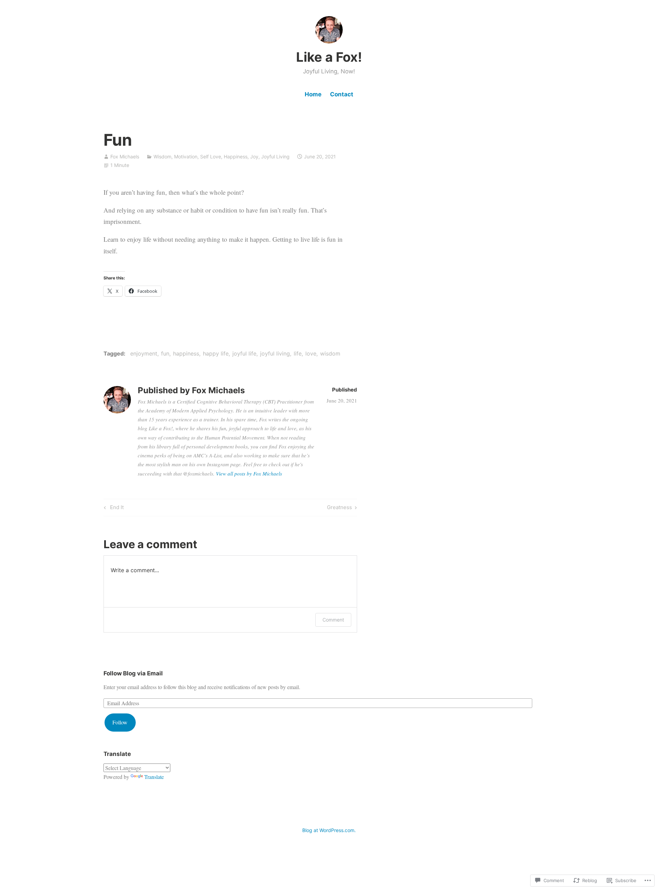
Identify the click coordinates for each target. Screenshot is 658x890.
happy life (216, 353)
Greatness (339, 508)
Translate (154, 776)
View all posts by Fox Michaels (249, 473)
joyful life (244, 353)
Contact (341, 94)
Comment (333, 620)
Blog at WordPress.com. (329, 830)
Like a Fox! (329, 57)
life (298, 353)
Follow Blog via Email (133, 673)
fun (165, 353)
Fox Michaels (124, 156)
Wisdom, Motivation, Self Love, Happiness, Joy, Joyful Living (222, 156)
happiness (186, 353)
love (310, 353)
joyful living (275, 353)
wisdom (330, 353)
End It (112, 508)
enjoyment (143, 353)
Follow (119, 722)
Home (313, 94)
